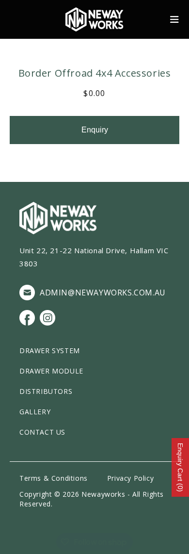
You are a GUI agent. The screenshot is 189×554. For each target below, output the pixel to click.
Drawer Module (51, 370)
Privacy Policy (130, 478)
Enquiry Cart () (180, 467)
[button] (174, 19)
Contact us (42, 432)
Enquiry (94, 130)
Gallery (34, 411)
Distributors (45, 391)
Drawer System (49, 350)
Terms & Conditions (53, 478)
